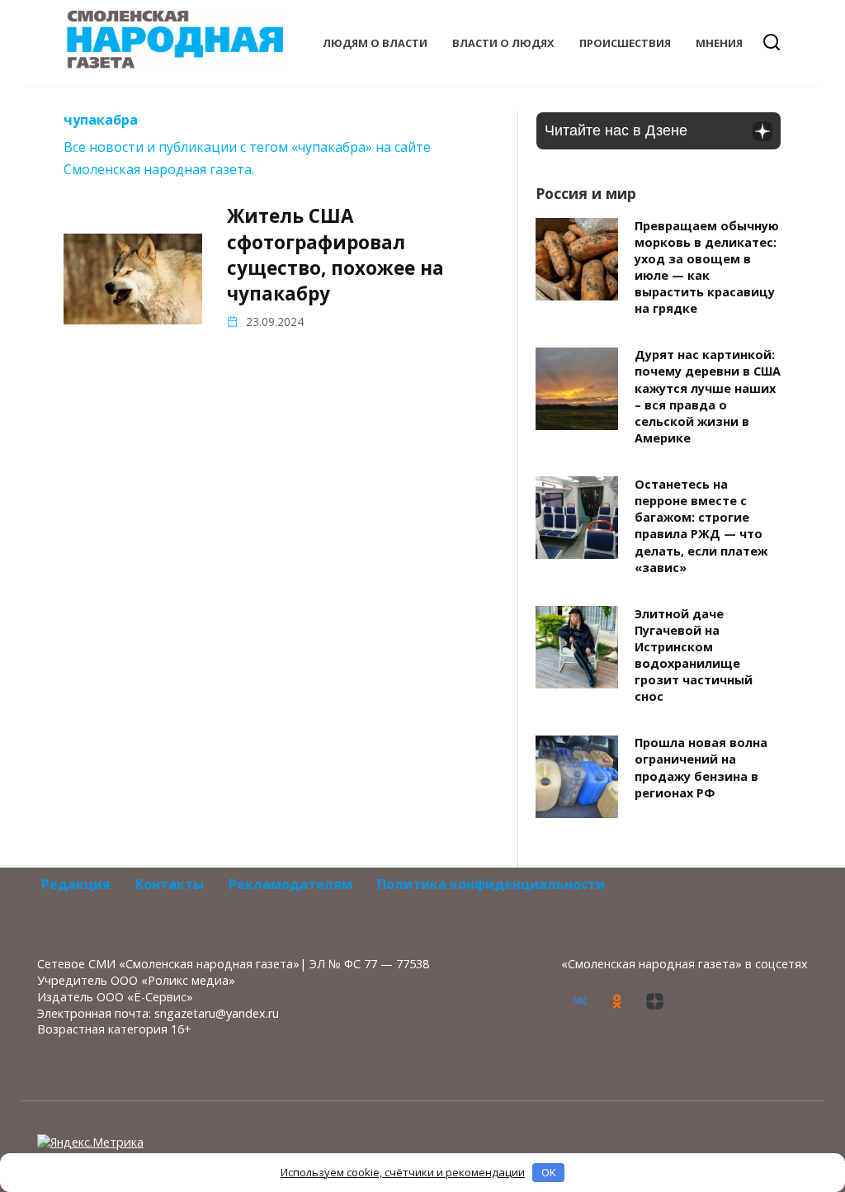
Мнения (719, 42)
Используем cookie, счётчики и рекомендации (403, 1172)
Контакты (169, 884)
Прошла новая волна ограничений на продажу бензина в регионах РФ (701, 768)
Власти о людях (503, 42)
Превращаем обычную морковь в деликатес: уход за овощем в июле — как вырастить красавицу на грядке (707, 267)
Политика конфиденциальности (491, 884)
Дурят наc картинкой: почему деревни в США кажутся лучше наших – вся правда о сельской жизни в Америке (708, 397)
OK (548, 1172)
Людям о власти (375, 42)
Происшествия (625, 42)
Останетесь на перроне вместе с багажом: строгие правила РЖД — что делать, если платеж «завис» (701, 525)
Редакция (76, 884)
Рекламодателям (290, 884)
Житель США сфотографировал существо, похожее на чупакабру (335, 254)
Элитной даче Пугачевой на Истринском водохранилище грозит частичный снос (694, 655)
